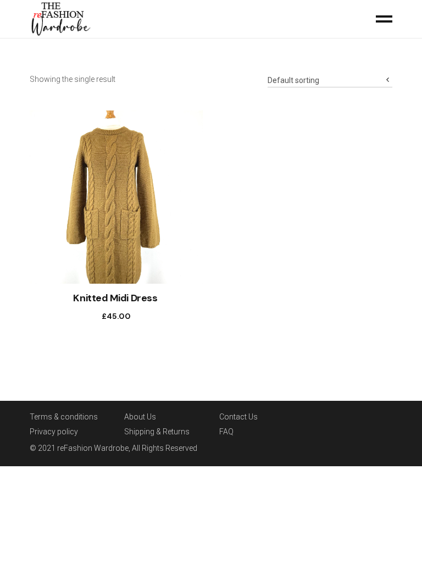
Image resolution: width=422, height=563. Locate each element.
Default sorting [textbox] (293, 80)
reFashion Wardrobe (93, 448)
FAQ (226, 431)
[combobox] (330, 76)
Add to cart (104, 316)
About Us (140, 416)
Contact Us (238, 416)
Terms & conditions (64, 416)
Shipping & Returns (157, 431)
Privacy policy (54, 431)
